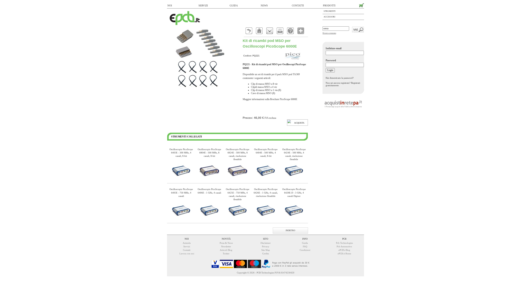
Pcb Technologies (344, 243)
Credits (265, 253)
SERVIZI (203, 5)
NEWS (264, 5)
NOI (169, 5)
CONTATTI (298, 5)
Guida (305, 243)
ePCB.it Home (344, 253)
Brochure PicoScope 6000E (283, 99)
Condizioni (305, 250)
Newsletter (226, 246)
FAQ (305, 246)
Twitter (226, 253)
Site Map (265, 250)
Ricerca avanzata (329, 33)
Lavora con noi (186, 253)
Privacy (265, 246)
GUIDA (234, 5)
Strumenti (329, 11)
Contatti (186, 250)
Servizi (186, 246)
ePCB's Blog (344, 250)
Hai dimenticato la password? (340, 78)
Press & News (226, 243)
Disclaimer (266, 243)
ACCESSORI (329, 17)
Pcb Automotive (344, 246)
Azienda (187, 243)
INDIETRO (290, 230)
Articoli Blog (226, 250)
